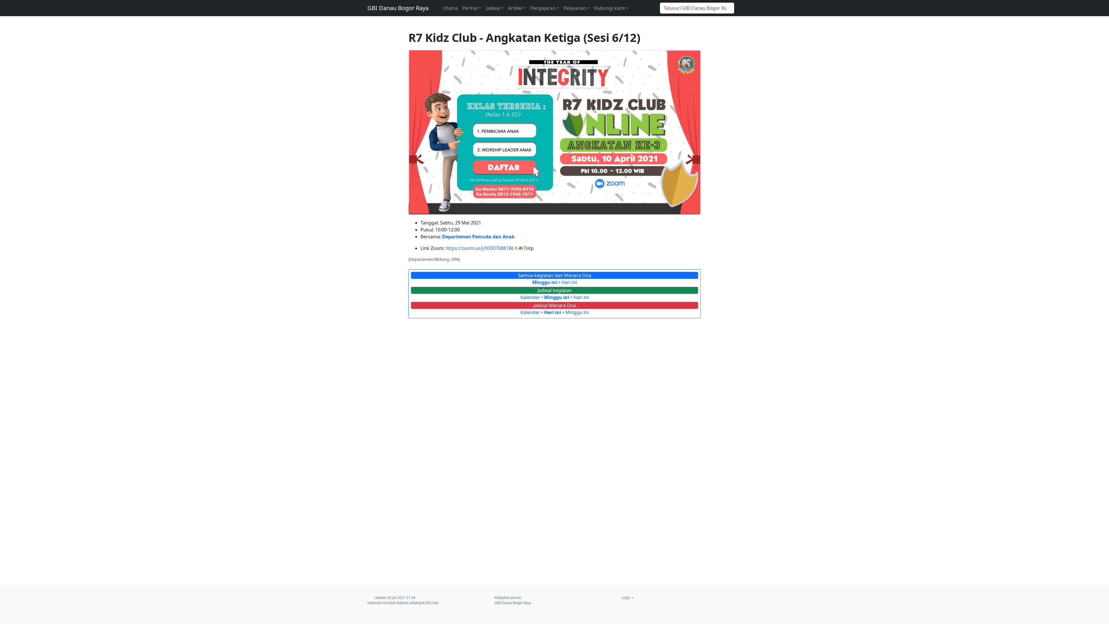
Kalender (530, 297)
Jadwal (493, 8)
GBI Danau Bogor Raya (398, 8)
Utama (450, 8)
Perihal (470, 8)
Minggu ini (544, 282)
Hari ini (569, 282)
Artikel (515, 8)
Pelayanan (574, 8)
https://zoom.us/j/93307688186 (480, 248)
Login (626, 597)
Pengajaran (542, 8)
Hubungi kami (609, 8)
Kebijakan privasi (508, 597)
